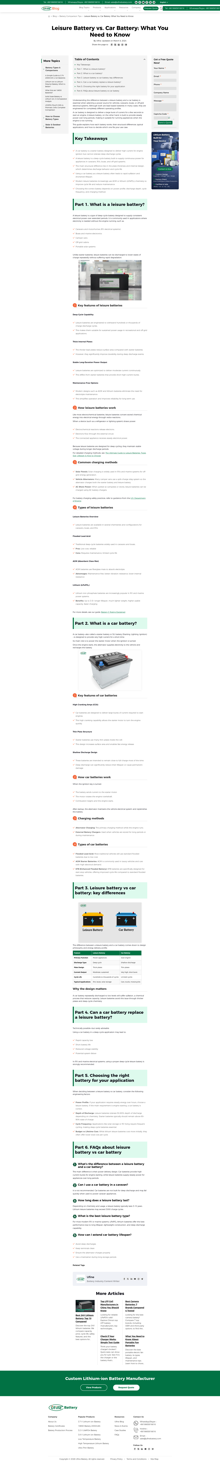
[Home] (46, 8)
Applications (110, 7)
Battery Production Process (60, 1430)
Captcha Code (160, 114)
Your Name (159, 68)
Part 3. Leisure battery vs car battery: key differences (100, 78)
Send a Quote (165, 123)
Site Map (154, 1459)
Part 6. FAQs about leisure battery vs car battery (98, 91)
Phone (157, 84)
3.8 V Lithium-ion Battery (89, 1435)
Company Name (161, 93)
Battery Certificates (56, 1426)
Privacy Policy (116, 1459)
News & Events (121, 1426)
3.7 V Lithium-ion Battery (89, 1422)
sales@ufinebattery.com (150, 1439)
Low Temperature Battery (89, 1439)
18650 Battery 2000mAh (89, 1426)
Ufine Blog (119, 1422)
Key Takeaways (83, 65)
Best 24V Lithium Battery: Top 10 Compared (85, 1318)
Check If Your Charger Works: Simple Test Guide (109, 1339)
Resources (123, 7)
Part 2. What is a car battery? (89, 73)
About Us (52, 1422)
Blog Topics (84, 7)
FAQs (117, 1435)
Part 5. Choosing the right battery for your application (101, 86)
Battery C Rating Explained (113, 612)
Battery (70, 1407)
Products (97, 7)
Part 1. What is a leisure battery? (91, 69)
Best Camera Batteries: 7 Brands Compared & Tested (134, 1306)
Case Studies (120, 1430)
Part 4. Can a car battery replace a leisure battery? (99, 82)
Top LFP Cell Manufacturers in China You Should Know (109, 1306)
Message (158, 101)
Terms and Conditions (136, 1459)
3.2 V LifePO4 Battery (87, 1430)
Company (136, 7)
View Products (93, 1387)
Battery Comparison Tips (70, 16)
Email (156, 76)
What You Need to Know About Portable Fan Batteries (134, 1341)
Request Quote (126, 1387)
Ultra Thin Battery (86, 1448)
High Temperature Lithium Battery (93, 1443)
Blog (55, 8)
